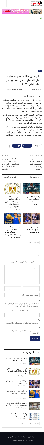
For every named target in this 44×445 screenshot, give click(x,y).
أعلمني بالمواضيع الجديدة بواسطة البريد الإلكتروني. (25, 332)
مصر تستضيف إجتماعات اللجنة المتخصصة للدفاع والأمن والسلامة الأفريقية (35, 164)
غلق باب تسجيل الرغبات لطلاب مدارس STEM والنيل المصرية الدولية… (17, 371)
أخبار (40, 71)
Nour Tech (25, 440)
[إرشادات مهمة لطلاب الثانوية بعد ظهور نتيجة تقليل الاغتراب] (34, 416)
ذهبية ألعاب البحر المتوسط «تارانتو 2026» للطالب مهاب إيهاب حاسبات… (16, 393)
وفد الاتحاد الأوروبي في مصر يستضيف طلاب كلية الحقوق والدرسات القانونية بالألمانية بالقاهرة (11, 164)
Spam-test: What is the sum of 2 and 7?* (26, 311)
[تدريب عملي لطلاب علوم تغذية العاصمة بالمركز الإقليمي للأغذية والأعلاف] (34, 406)
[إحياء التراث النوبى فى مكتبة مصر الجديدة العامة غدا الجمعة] (31, 188)
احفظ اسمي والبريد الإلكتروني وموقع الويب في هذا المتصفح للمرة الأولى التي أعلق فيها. (22, 305)
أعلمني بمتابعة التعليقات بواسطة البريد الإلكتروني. (22, 323)
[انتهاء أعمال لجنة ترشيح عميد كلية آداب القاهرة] (31, 218)
